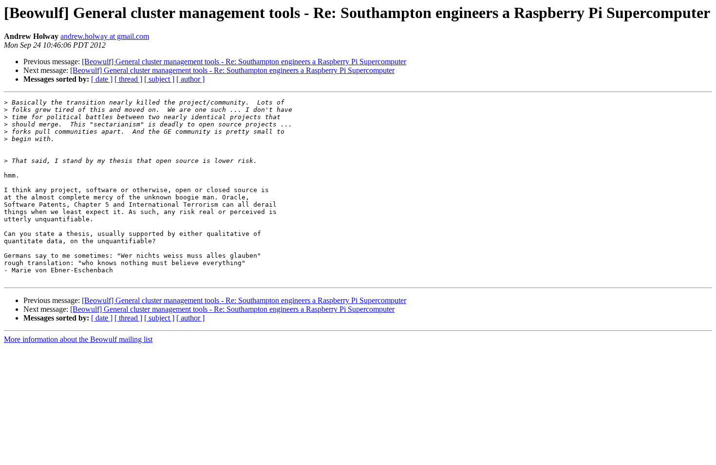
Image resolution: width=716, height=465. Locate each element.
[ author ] (190, 79)
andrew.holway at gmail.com (104, 36)
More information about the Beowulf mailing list (78, 339)
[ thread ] (128, 79)
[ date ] (102, 79)
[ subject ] (159, 79)
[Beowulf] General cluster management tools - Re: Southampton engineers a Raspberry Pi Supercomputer (244, 61)
